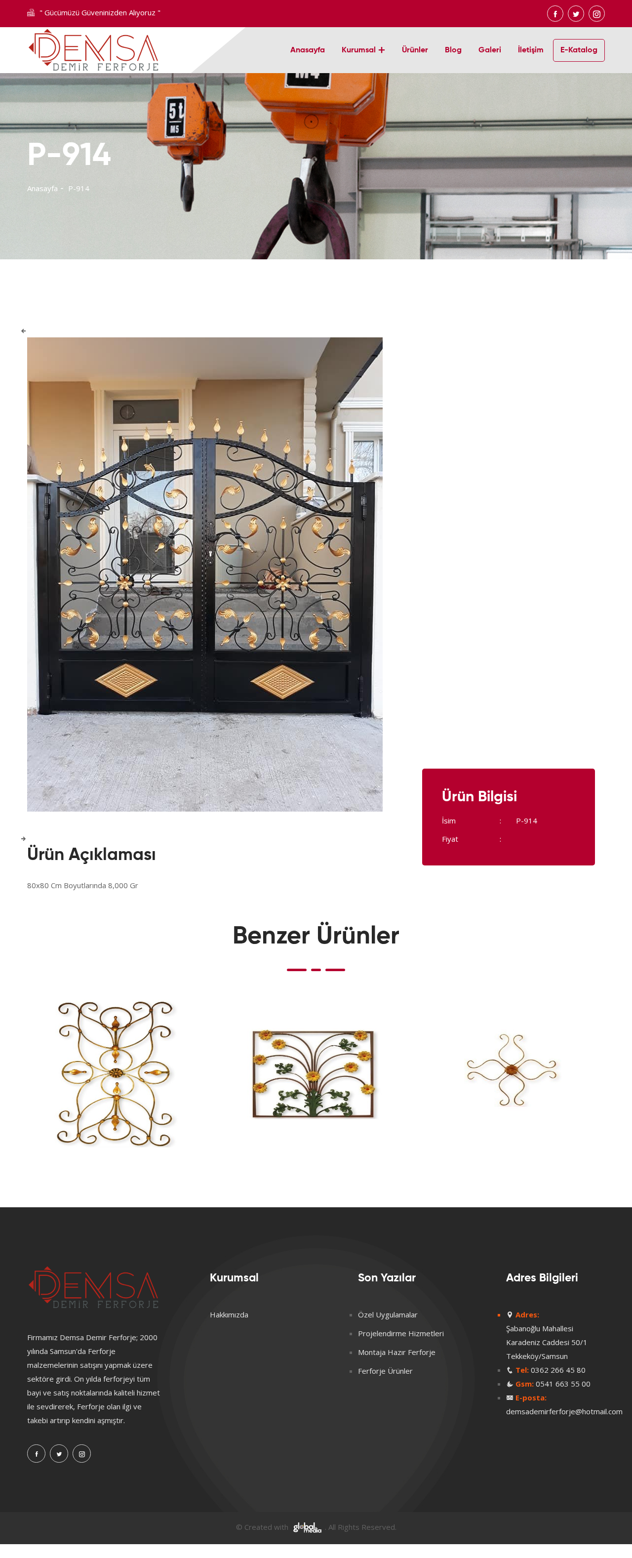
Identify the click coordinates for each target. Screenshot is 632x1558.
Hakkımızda (229, 1314)
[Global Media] (307, 1527)
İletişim (531, 50)
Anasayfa (307, 50)
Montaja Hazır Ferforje (396, 1352)
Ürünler (415, 50)
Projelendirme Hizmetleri (401, 1333)
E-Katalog (578, 50)
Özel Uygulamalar (388, 1314)
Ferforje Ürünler (385, 1371)
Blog (453, 50)
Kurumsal (359, 50)
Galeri (489, 50)
